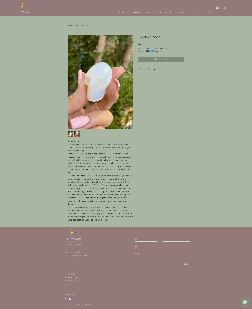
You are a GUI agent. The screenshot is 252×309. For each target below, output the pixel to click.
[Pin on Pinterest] (144, 69)
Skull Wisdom (23, 12)
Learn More (159, 51)
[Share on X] (154, 69)
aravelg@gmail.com (79, 256)
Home (71, 25)
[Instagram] (70, 298)
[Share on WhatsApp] (149, 69)
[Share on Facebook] (139, 69)
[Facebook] (66, 298)
